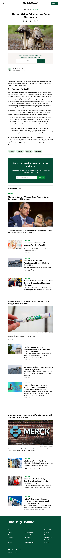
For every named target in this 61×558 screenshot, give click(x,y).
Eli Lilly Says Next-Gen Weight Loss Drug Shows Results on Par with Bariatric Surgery (37, 481)
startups (11, 151)
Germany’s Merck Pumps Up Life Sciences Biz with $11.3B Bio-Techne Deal (30, 416)
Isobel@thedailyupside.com (19, 70)
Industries (26, 9)
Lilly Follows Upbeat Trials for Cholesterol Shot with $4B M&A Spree (38, 462)
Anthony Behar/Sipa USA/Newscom (47, 446)
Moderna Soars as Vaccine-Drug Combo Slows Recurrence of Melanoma (28, 198)
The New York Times (20, 81)
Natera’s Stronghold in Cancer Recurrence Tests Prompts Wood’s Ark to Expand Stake (37, 501)
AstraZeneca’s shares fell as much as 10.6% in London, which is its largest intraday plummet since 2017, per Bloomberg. (38, 373)
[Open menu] (4, 3)
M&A (25, 344)
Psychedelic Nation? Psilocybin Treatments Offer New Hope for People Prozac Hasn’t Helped (36, 387)
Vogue (18, 121)
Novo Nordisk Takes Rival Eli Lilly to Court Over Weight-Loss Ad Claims (28, 302)
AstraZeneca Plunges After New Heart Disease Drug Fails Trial (38, 368)
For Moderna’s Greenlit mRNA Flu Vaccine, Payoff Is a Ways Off (36, 244)
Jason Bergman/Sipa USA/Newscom (47, 332)
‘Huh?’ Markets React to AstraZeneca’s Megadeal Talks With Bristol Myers (37, 263)
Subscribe (41, 61)
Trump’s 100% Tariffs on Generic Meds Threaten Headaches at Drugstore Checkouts (38, 283)
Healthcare (35, 9)
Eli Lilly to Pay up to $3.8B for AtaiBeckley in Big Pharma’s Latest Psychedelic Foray (37, 349)
